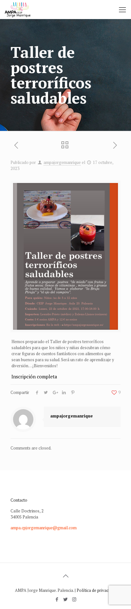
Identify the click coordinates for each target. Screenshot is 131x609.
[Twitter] (65, 599)
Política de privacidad (96, 590)
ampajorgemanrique (62, 162)
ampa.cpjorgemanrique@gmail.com (43, 528)
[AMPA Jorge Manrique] (18, 9)
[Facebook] (57, 599)
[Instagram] (74, 599)
